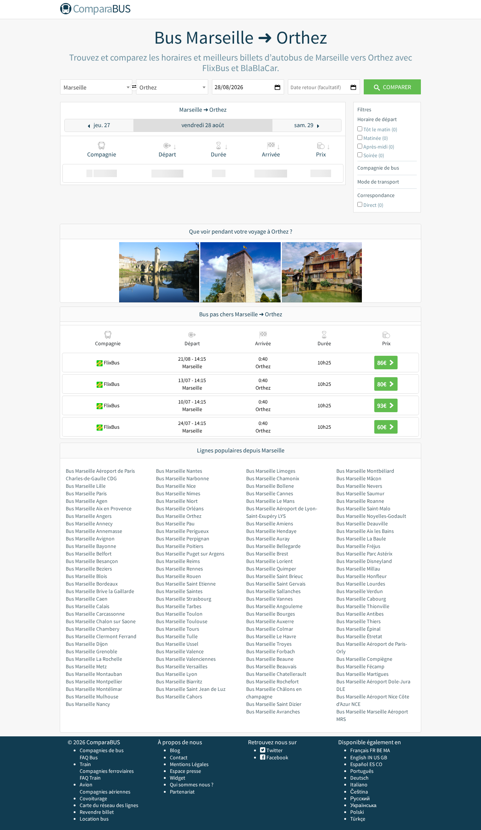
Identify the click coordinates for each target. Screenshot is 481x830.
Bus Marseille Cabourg (361, 598)
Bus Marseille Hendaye (271, 531)
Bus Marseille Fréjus (358, 546)
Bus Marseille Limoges (270, 470)
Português (362, 771)
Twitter (274, 750)
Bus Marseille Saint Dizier (273, 704)
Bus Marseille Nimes (178, 493)
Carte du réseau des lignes (109, 805)
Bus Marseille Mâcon (358, 478)
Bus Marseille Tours (177, 628)
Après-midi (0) (378, 146)
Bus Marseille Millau (358, 568)
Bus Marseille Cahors (179, 696)
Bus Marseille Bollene (270, 486)
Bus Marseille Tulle (177, 636)
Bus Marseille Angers (89, 516)
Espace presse (185, 771)
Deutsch (359, 777)
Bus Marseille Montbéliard (365, 470)
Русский (360, 798)
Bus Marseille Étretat (359, 636)
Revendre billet (97, 812)
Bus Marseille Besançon (92, 561)
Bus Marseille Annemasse (94, 531)
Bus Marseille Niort (177, 501)
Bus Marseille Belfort (89, 553)
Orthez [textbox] (148, 87)
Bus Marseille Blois (86, 576)
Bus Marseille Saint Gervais (276, 583)
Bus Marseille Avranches (273, 711)
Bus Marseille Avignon (90, 538)
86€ (382, 362)
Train (85, 764)
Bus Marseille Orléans (180, 508)
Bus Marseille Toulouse (181, 621)
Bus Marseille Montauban (94, 674)
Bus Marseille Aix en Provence (99, 508)
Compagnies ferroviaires (107, 771)
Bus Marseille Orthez (178, 516)
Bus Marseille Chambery (92, 628)
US (377, 757)
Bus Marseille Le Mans (270, 501)
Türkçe (357, 818)
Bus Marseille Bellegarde (273, 546)
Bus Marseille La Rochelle (94, 659)
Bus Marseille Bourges (270, 613)
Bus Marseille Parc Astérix (364, 553)
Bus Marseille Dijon (87, 643)
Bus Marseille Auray (268, 538)
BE (379, 750)
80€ (382, 384)
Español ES (363, 764)
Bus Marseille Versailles (181, 666)
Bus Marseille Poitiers (179, 546)
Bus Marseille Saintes (179, 591)
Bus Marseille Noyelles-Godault (371, 516)
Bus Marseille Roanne (360, 501)
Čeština (359, 791)
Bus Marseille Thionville (362, 606)
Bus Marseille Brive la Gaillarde (100, 591)
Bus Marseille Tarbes (178, 606)
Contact (179, 757)
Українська (363, 805)
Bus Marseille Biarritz (179, 681)
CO (379, 764)
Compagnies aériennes (105, 791)
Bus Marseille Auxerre (270, 621)
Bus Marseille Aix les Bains (365, 531)
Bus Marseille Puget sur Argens (190, 553)
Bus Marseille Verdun (359, 591)
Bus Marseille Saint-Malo (363, 508)
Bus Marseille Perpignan (182, 538)
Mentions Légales (189, 764)
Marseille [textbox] (75, 87)
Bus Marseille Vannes (269, 598)
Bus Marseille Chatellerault (276, 674)
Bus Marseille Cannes (269, 493)
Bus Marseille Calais (87, 606)
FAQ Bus (89, 757)
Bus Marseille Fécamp (360, 666)
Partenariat (182, 791)
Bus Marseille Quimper (271, 568)
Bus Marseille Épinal (358, 628)
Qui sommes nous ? (191, 784)
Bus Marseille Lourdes (360, 583)
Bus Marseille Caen (86, 598)
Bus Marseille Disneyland (364, 561)
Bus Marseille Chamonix (272, 478)
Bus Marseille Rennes (179, 568)
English (358, 757)
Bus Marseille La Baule (361, 538)
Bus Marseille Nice (176, 486)
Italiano (359, 784)
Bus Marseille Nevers (359, 486)
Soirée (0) (373, 155)
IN (370, 757)
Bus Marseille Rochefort (272, 681)
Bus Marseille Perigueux (182, 531)
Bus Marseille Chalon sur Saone (101, 621)
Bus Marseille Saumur (360, 493)
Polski (357, 812)
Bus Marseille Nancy (88, 704)
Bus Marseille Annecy (89, 523)
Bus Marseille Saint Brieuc (274, 576)
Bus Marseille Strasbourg (183, 598)
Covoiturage (93, 798)
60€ (382, 427)
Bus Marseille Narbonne (182, 478)
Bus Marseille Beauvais (271, 666)
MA (386, 750)
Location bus (94, 818)
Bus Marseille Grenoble (91, 651)
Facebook (276, 757)
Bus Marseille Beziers (89, 568)
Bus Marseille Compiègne (364, 659)
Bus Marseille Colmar (269, 628)
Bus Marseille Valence (180, 651)
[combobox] (96, 86)
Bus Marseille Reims (178, 561)
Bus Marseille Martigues (362, 674)
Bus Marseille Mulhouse (92, 696)
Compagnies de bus (102, 750)
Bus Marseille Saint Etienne (186, 583)
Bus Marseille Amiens (269, 523)
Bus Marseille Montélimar (94, 689)
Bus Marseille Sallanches (273, 591)
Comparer (396, 87)
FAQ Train (90, 777)
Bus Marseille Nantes (179, 470)
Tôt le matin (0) (380, 129)
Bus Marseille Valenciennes (186, 659)
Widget (177, 777)
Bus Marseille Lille (86, 486)
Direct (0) (373, 205)
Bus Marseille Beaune (269, 659)
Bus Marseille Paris (86, 493)
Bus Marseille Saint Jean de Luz (190, 689)
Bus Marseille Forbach (270, 651)
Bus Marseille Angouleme (274, 606)
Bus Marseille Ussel (177, 643)
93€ (382, 405)
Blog (175, 750)
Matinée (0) (375, 138)
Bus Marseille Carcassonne (95, 613)
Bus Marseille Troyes (269, 643)
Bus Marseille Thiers (358, 621)
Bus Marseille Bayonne (91, 546)
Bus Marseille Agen (86, 501)
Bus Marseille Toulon (179, 613)
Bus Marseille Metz (86, 666)
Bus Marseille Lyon (176, 674)
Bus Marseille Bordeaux (92, 583)
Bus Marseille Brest (267, 553)
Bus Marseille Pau (175, 523)
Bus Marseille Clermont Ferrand (101, 636)
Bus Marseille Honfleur (361, 576)
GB (384, 757)
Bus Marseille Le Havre (271, 636)
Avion (86, 784)
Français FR (362, 750)
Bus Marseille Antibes (360, 613)
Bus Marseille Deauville (362, 523)
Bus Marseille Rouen (178, 576)
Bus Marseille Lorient (269, 561)
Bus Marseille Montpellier (94, 681)
